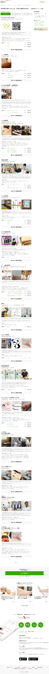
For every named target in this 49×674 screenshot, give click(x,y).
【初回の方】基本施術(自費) (11, 148)
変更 (45, 13)
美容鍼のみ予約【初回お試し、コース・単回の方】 (14, 295)
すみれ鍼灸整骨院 (5, 231)
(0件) (7, 57)
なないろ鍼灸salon (6, 466)
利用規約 (33, 667)
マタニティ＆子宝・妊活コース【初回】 (12, 426)
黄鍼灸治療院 (4, 160)
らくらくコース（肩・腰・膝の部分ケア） (13, 112)
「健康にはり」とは (9, 667)
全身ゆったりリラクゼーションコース (12, 110)
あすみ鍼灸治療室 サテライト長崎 (10, 528)
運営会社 (36, 668)
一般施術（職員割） (10, 75)
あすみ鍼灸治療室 (5, 433)
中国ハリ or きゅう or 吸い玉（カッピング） (13, 184)
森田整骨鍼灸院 (5, 365)
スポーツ (40, 23)
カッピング (8, 44)
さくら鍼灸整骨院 (5, 265)
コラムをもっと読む (24, 605)
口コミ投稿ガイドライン (26, 667)
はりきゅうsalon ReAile (8, 17)
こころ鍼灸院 (4, 54)
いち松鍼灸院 (4, 120)
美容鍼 (8, 46)
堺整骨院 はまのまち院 (7, 497)
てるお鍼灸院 (4, 195)
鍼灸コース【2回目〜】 (10, 424)
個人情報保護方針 (40, 667)
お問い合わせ (30, 668)
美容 (35, 23)
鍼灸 (7, 257)
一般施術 (8, 73)
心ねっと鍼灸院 (5, 334)
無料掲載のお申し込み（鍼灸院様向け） (20, 668)
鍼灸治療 (8, 326)
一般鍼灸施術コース (10, 389)
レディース (36, 25)
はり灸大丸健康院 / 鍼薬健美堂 (9, 85)
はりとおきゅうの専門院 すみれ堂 (10, 397)
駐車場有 (42, 25)
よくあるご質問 (17, 667)
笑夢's (3, 303)
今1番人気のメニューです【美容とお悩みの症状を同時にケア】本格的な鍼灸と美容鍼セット (15, 293)
